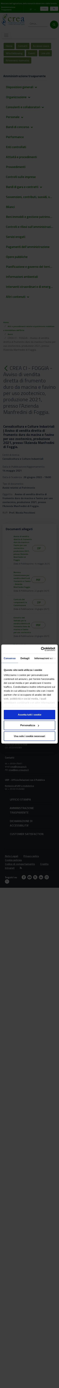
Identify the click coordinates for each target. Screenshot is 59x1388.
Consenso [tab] (10, 658)
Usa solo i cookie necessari (29, 736)
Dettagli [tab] (25, 658)
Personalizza (27, 725)
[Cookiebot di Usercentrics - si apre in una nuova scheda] (41, 649)
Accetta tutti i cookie (29, 714)
